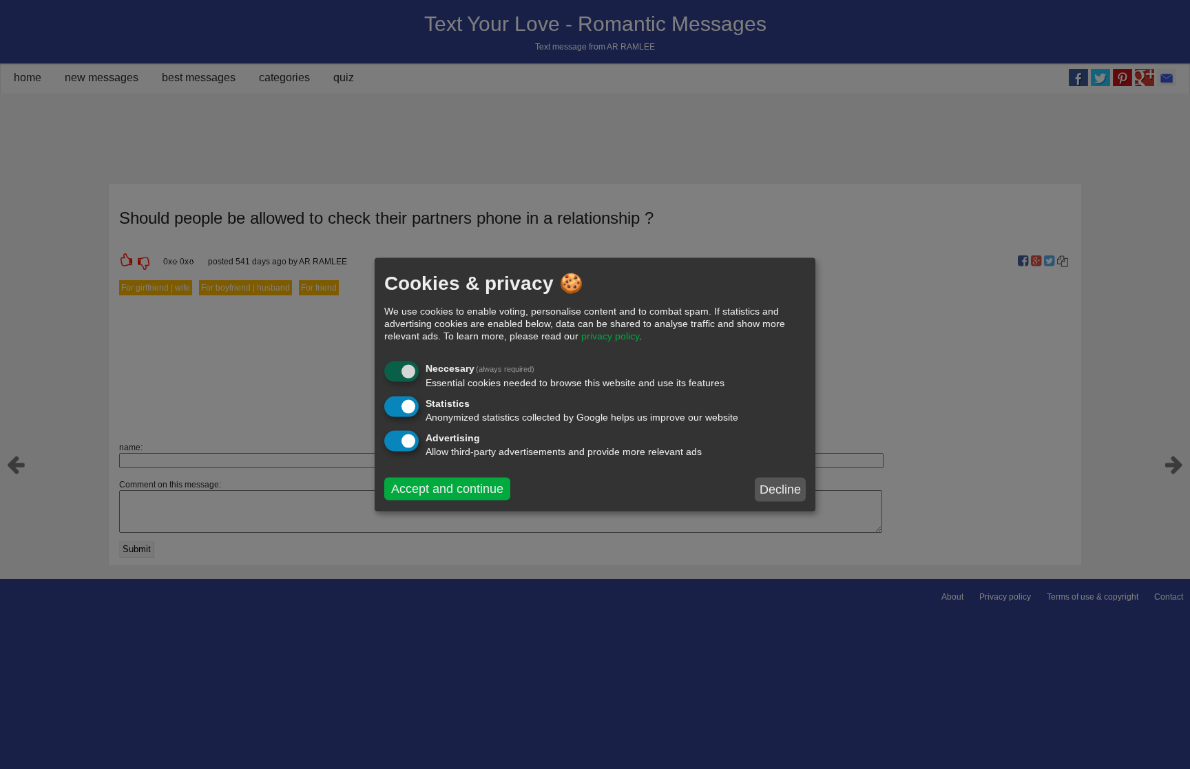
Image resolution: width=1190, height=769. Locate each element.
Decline (780, 489)
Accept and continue (447, 489)
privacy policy (610, 335)
